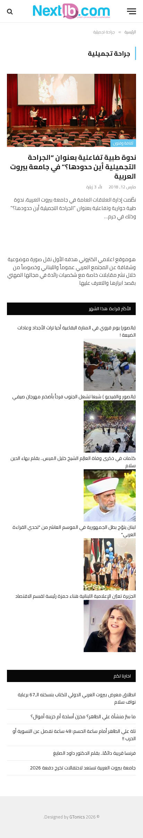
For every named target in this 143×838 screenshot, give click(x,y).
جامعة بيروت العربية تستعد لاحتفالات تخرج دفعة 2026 (83, 767)
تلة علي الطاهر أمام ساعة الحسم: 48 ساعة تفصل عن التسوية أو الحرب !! (74, 735)
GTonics (77, 817)
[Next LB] (71, 11)
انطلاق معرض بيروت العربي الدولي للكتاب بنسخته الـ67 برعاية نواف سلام (77, 698)
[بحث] (10, 11)
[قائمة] (131, 11)
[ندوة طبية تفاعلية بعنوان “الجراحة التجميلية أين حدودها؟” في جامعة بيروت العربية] (71, 110)
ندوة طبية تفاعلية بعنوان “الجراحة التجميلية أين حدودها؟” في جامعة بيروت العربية (73, 166)
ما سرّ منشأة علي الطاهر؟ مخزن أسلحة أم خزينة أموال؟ (83, 716)
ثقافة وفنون (123, 143)
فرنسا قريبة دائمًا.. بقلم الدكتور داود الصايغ (94, 753)
